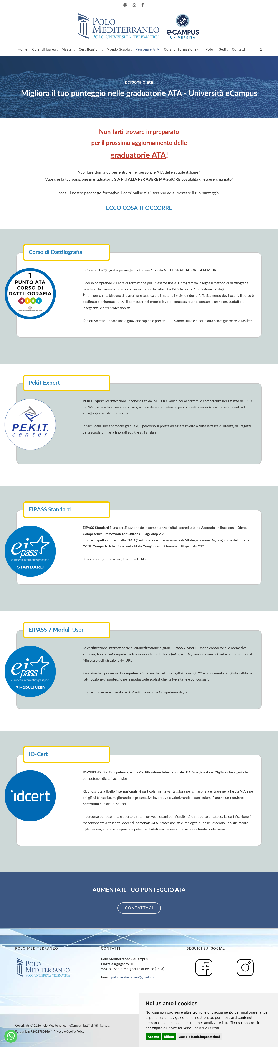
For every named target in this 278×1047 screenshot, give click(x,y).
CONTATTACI (139, 908)
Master (67, 49)
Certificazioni (90, 49)
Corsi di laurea (44, 49)
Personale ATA (147, 49)
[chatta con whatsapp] (134, 8)
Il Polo (207, 49)
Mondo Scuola (118, 49)
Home (22, 49)
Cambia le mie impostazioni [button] (199, 1037)
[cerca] (261, 49)
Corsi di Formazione (180, 49)
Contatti (238, 49)
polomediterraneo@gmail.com (133, 977)
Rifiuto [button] (169, 1037)
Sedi (222, 49)
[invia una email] (125, 8)
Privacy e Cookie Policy (69, 1031)
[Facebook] (142, 8)
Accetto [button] (153, 1037)
